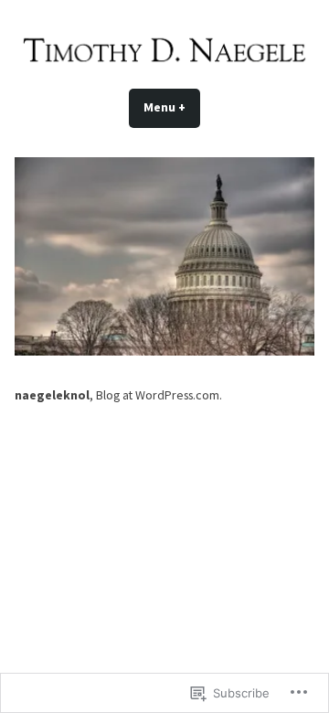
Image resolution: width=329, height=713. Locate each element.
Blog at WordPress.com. (159, 395)
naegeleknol (52, 395)
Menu (171, 107)
